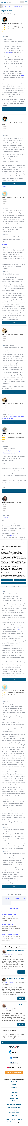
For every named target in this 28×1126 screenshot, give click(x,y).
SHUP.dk (14, 1101)
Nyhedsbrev (14, 1110)
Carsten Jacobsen (9, 982)
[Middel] (3, 29)
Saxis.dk (14, 1084)
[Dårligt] (3, 27)
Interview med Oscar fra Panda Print (16, 1005)
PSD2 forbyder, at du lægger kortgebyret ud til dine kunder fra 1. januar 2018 (16, 950)
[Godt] (4, 29)
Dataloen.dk (14, 1098)
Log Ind (22, 1)
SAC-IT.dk (14, 1095)
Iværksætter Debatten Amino (9, 6)
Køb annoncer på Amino (14, 1104)
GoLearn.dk (14, 1092)
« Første (6, 898)
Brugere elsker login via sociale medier (16, 978)
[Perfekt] (3, 31)
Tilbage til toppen (14, 908)
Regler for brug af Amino (14, 1107)
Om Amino (14, 1115)
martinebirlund (8, 954)
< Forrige (16, 898)
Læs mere (21, 972)
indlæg (22, 75)
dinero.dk (14, 1090)
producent (8, 540)
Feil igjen (4, 244)
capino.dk (14, 1087)
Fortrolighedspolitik (21, 542)
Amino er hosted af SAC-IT (14, 1119)
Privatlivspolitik (14, 1112)
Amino (17, 629)
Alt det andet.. (23, 6)
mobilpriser (5, 111)
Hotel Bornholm (11, 1122)
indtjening (9, 52)
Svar (14, 109)
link (23, 458)
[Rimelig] (4, 27)
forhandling (13, 535)
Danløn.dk (14, 1082)
